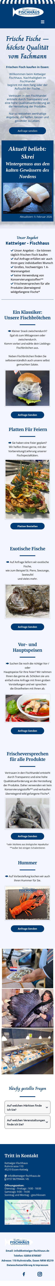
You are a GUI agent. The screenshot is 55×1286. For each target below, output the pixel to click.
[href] (27, 1212)
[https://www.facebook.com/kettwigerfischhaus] (25, 1274)
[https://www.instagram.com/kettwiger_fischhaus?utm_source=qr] (40, 1274)
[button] (42, 22)
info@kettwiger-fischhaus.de (24, 1175)
